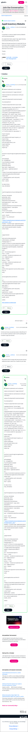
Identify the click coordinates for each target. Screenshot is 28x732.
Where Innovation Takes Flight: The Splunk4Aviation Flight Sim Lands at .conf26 (13, 695)
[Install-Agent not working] (26, 321)
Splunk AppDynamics (6, 15)
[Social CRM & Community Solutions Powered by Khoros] (23, 711)
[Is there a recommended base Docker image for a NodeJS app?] (24, 321)
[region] (14, 725)
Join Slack (14, 644)
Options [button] (25, 15)
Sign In (21, 2)
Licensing (15, 57)
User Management (11, 58)
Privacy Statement (13, 726)
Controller (9, 57)
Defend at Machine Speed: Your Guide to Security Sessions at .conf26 (12, 684)
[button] (25, 21)
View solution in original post (9, 302)
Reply (6, 68)
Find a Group (14, 661)
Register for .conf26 (14, 627)
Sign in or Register (13, 10)
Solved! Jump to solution (9, 20)
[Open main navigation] (26, 2)
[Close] (26, 719)
